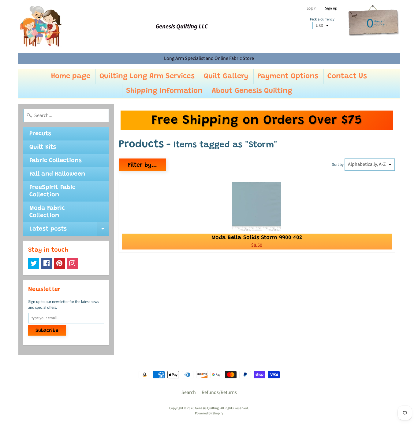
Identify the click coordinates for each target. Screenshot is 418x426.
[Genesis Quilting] (41, 26)
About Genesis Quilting (252, 91)
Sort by (338, 164)
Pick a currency (322, 19)
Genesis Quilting (207, 408)
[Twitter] (33, 263)
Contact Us (347, 76)
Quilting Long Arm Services (147, 76)
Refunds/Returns (219, 392)
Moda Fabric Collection (47, 212)
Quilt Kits (42, 147)
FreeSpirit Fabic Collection (52, 191)
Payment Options (287, 76)
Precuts (40, 134)
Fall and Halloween (57, 174)
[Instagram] (72, 263)
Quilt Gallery (226, 76)
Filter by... (142, 165)
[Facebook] (46, 263)
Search (188, 392)
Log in (311, 8)
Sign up (331, 8)
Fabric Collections (55, 161)
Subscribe (46, 330)
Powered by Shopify (209, 413)
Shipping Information (164, 91)
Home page (70, 76)
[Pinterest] (59, 263)
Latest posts (69, 231)
